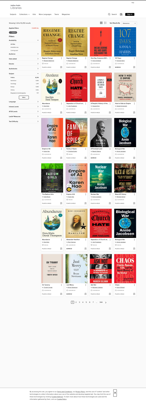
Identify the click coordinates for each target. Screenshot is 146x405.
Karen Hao (47, 151)
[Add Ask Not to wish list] (110, 294)
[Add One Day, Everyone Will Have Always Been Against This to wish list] (110, 67)
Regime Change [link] (47, 58)
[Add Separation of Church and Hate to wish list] (85, 112)
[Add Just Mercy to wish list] (85, 294)
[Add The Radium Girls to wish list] (61, 203)
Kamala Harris (121, 61)
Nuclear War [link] (95, 194)
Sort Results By (115, 23)
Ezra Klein (46, 106)
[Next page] (106, 302)
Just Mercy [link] (70, 285)
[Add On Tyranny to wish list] (61, 294)
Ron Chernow (72, 242)
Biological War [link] (120, 149)
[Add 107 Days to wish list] (134, 67)
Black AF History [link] (120, 194)
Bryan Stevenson (72, 287)
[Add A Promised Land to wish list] (110, 158)
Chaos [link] (117, 285)
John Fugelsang (72, 106)
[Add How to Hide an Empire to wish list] (134, 112)
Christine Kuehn (72, 151)
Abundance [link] (46, 103)
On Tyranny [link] (46, 285)
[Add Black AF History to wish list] (134, 203)
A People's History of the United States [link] (100, 103)
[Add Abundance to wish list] (61, 112)
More (23, 97)
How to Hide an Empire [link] (123, 103)
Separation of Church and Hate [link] (75, 103)
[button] (112, 15)
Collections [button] (23, 14)
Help (132, 2)
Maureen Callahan (97, 287)
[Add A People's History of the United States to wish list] (110, 112)
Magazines (66, 14)
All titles (13, 44)
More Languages (45, 14)
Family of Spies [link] (71, 149)
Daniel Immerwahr (122, 106)
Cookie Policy (61, 399)
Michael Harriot (121, 197)
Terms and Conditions (64, 392)
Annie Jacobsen (121, 151)
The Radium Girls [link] (48, 194)
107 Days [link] (118, 58)
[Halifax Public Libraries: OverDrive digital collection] (16, 7)
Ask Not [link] (93, 285)
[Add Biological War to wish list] (134, 158)
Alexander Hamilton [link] (73, 240)
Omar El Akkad (96, 61)
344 (101, 302)
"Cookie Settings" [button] (57, 397)
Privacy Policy (80, 392)
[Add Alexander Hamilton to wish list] (85, 249)
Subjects (13, 14)
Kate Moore (47, 197)
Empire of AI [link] (46, 149)
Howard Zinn (96, 106)
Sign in (129, 14)
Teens (56, 14)
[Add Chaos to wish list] (134, 294)
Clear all (35, 28)
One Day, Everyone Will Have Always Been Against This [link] (100, 58)
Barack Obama (96, 151)
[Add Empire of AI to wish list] (61, 158)
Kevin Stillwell (121, 287)
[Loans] (121, 15)
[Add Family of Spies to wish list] (85, 158)
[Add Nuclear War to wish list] (110, 203)
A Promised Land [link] (96, 149)
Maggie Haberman (49, 61)
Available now (14, 47)
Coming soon (14, 50)
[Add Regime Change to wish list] (61, 67)
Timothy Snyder (48, 287)
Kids (34, 14)
